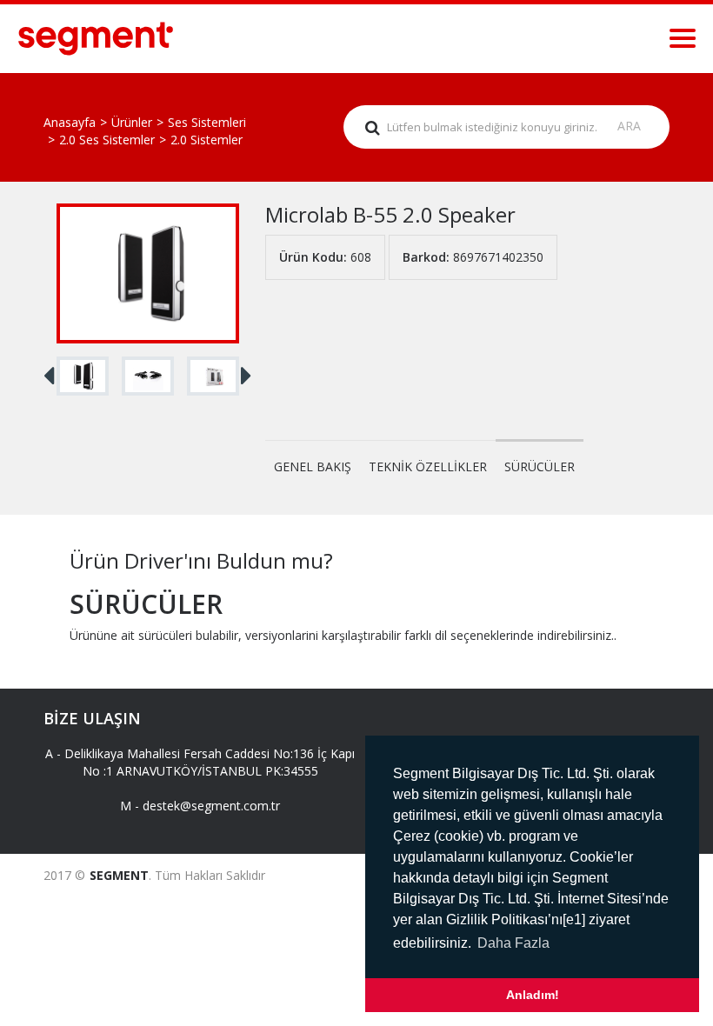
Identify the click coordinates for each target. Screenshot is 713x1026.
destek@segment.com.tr (211, 805)
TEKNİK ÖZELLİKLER (428, 466)
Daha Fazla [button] (513, 943)
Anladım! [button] (532, 995)
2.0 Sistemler (206, 139)
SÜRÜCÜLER (539, 466)
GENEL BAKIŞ (312, 466)
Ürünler (131, 122)
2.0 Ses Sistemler (107, 139)
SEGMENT (119, 875)
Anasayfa (69, 122)
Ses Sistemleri (207, 122)
